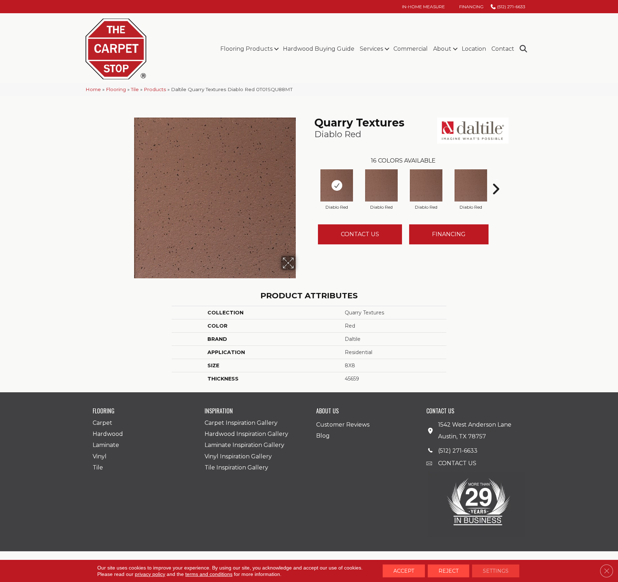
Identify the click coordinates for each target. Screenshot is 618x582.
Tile (135, 89)
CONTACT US (457, 463)
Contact (502, 48)
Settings (496, 571)
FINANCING (449, 234)
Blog (323, 435)
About (442, 48)
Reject (448, 571)
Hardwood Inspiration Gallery (246, 434)
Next (495, 178)
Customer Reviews (342, 424)
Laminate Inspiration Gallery (244, 445)
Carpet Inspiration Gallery (241, 422)
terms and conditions (208, 574)
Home (93, 89)
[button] (276, 49)
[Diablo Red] (337, 185)
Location (474, 48)
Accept (403, 571)
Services (371, 48)
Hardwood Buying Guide (318, 48)
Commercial (410, 48)
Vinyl (100, 456)
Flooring (116, 89)
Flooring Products (246, 48)
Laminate (106, 445)
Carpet (102, 422)
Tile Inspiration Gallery (236, 467)
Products (155, 89)
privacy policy (150, 574)
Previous (310, 178)
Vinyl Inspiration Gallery (238, 456)
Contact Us (360, 234)
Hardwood (108, 434)
